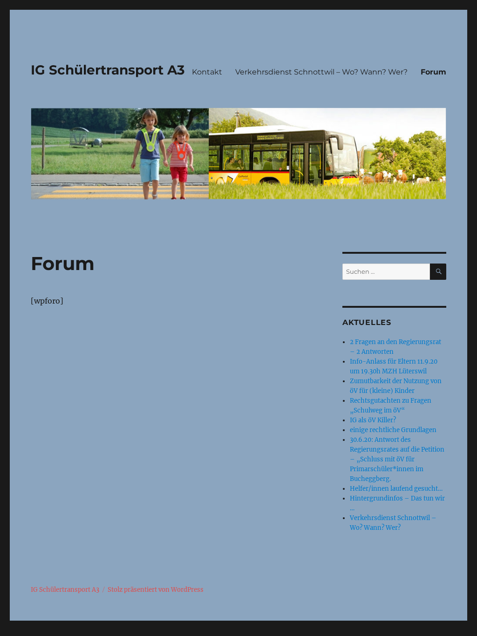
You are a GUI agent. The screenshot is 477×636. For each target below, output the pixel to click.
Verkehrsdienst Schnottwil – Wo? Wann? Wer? (321, 72)
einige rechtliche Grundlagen (393, 430)
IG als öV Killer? (373, 420)
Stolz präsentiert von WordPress (156, 590)
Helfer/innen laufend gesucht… (396, 489)
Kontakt (207, 72)
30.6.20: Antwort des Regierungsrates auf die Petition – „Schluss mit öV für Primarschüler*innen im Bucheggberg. (397, 459)
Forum (433, 72)
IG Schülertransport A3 (108, 70)
